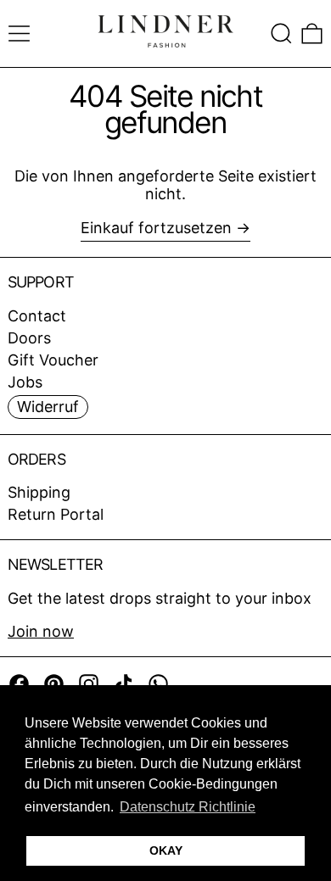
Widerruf (48, 406)
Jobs (25, 382)
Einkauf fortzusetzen (156, 228)
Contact (37, 316)
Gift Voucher (53, 360)
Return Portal (56, 514)
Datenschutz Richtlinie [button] (187, 807)
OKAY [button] (165, 850)
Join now (41, 631)
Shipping (39, 492)
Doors (29, 338)
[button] (281, 33)
